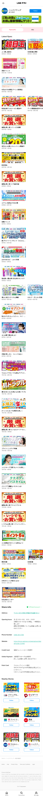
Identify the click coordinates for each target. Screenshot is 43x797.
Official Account (34, 607)
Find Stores (21, 795)
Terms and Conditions (25, 764)
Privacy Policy (14, 764)
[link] (5, 11)
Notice (3, 764)
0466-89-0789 (19, 635)
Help (8, 764)
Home (6, 795)
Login (33, 764)
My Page (36, 795)
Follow (35, 11)
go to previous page (3, 3)
